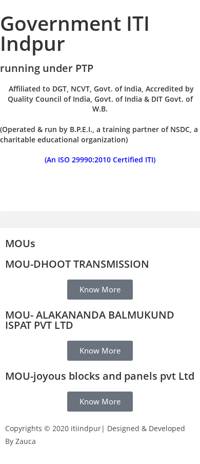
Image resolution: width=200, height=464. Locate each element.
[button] (100, 219)
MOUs (20, 243)
